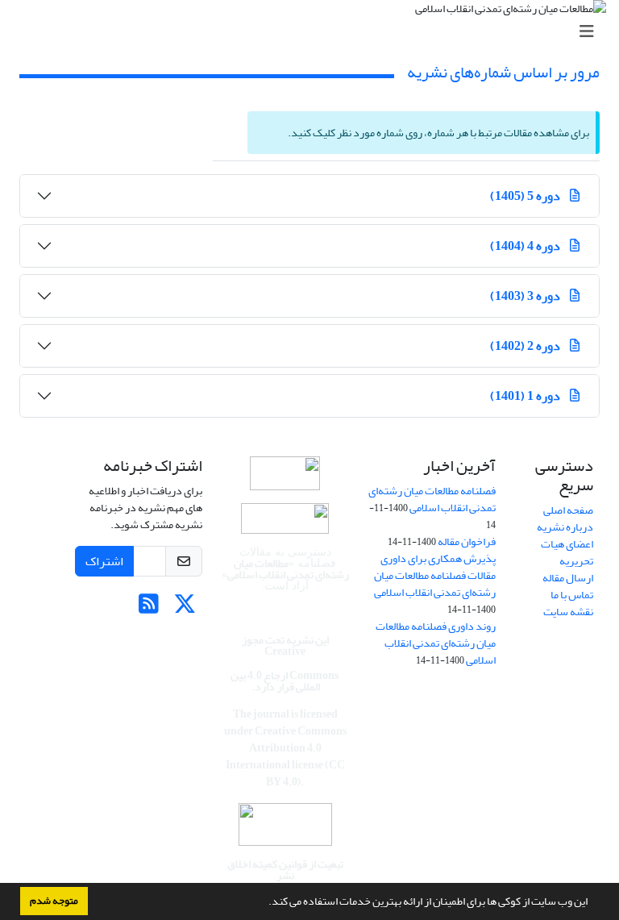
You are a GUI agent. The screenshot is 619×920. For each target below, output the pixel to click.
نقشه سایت (568, 611)
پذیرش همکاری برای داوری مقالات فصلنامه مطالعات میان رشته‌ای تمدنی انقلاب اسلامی (435, 575)
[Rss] (148, 608)
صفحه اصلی (568, 510)
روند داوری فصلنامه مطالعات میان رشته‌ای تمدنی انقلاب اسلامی (436, 643)
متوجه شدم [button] (54, 900)
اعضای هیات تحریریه (567, 552)
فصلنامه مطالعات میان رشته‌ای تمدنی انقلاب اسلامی (432, 499)
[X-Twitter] (185, 608)
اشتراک (104, 561)
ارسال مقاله (567, 578)
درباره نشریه (565, 527)
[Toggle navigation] (314, 32)
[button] (264, 903)
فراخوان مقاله (467, 541)
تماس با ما (571, 595)
